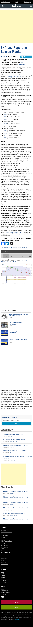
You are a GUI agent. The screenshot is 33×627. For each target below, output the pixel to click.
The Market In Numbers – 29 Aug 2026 (13, 434)
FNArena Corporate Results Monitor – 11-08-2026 (16, 497)
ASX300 (3, 579)
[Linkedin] (7, 243)
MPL (5, 124)
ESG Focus (3, 549)
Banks (2, 589)
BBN (22, 62)
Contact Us (3, 537)
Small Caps (3, 560)
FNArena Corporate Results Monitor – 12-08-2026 (16, 508)
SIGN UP (16, 607)
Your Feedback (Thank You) (13, 232)
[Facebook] (3, 243)
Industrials (3, 594)
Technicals (3, 562)
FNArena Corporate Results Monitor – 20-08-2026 (16, 519)
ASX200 (3, 577)
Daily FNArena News (6, 552)
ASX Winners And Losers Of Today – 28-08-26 (14, 440)
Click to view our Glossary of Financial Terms (14, 247)
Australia (4, 56)
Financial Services (5, 592)
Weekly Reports (13, 452)
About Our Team (5, 530)
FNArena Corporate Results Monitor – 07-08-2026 (16, 502)
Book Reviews (4, 545)
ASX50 (2, 573)
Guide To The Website (6, 532)
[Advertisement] (16, 26)
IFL (5, 119)
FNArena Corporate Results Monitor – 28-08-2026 (16, 445)
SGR (5, 133)
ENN (5, 117)
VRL (5, 135)
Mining (2, 596)
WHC (5, 138)
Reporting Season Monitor (13, 76)
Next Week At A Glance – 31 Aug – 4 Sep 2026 (15, 450)
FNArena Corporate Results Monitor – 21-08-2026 (16, 491)
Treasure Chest (4, 564)
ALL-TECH (3, 582)
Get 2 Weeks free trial (5, 2)
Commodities (4, 547)
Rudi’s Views (4, 566)
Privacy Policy (4, 535)
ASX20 (2, 572)
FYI (1, 550)
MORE (2, 597)
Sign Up (16, 2)
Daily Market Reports (15, 441)
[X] (11, 243)
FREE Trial (16, 602)
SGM (5, 131)
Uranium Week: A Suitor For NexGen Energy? (14, 513)
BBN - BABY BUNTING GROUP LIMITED (14, 261)
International (4, 558)
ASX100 (3, 575)
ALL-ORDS (22, 64)
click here (18, 620)
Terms (2, 534)
